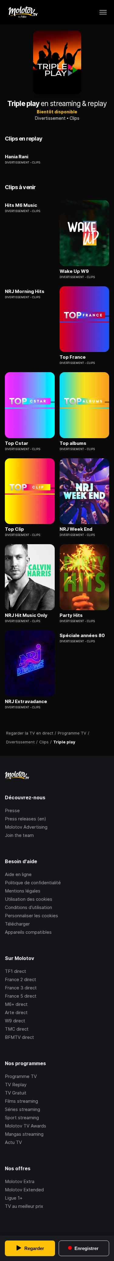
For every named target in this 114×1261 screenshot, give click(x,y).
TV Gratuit (15, 1093)
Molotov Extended (24, 1190)
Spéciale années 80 (82, 635)
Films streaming (21, 1101)
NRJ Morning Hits (24, 291)
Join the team (19, 835)
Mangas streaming (24, 1134)
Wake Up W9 (74, 271)
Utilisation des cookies (28, 899)
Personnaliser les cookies (31, 915)
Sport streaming (22, 1117)
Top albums (73, 443)
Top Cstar (16, 443)
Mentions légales (22, 891)
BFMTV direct (19, 1037)
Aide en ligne (18, 874)
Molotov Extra (19, 1181)
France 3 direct (21, 988)
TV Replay (15, 1084)
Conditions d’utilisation (28, 907)
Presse (12, 810)
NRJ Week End (76, 529)
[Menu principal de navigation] (103, 12)
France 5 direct (20, 996)
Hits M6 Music (21, 205)
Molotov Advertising (26, 827)
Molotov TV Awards (25, 1126)
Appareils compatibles (28, 932)
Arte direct (16, 1012)
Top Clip (14, 529)
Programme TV (21, 1076)
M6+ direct (16, 1004)
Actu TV (13, 1142)
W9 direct (15, 1021)
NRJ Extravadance (26, 701)
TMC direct (17, 1029)
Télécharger (17, 924)
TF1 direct (15, 971)
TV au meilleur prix (24, 1206)
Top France (73, 357)
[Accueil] (22, 12)
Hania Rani (16, 156)
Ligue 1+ (13, 1198)
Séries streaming (22, 1109)
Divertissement (50, 118)
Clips (74, 118)
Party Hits (71, 615)
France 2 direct (20, 979)
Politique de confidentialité (33, 882)
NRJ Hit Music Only (26, 615)
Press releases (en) (25, 819)
